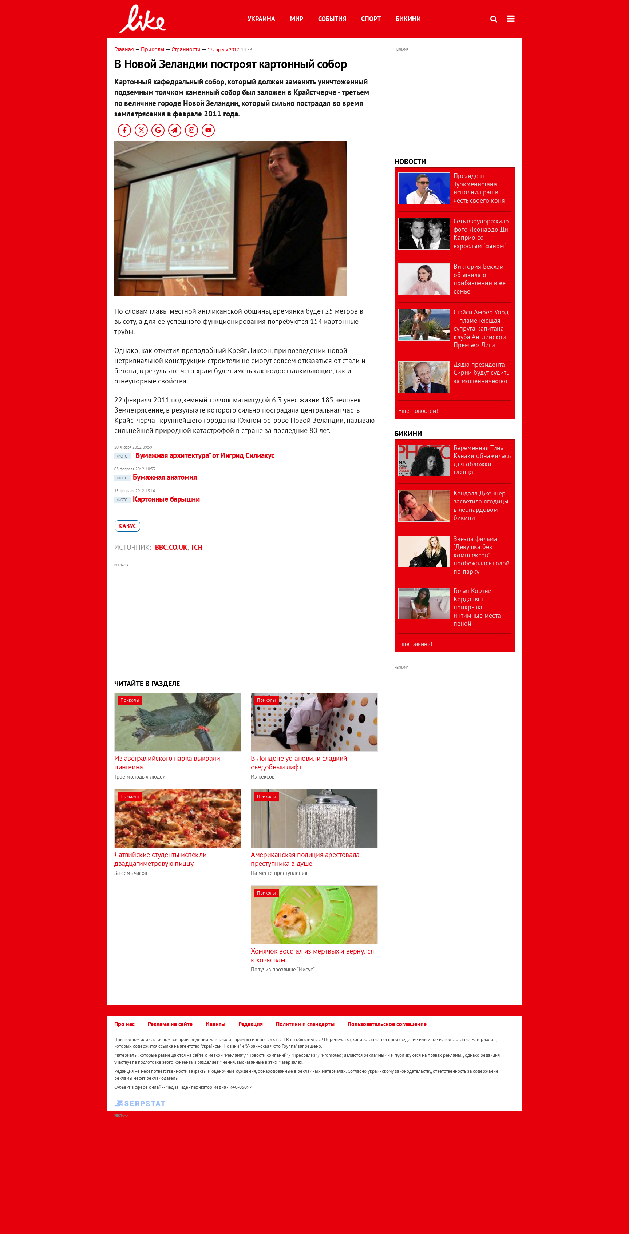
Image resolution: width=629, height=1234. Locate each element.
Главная (124, 49)
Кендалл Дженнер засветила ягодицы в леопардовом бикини (481, 505)
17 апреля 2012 (223, 50)
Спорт (371, 19)
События (332, 19)
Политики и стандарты (305, 1023)
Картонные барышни (158, 499)
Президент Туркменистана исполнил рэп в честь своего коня (479, 187)
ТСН (196, 547)
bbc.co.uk (171, 547)
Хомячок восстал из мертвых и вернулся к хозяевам (312, 955)
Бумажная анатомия (157, 477)
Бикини (408, 19)
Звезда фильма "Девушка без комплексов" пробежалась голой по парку (482, 555)
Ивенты (215, 1023)
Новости (410, 161)
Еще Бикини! (415, 644)
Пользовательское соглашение (387, 1023)
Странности (186, 49)
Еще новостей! (418, 411)
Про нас (124, 1023)
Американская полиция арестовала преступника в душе (305, 859)
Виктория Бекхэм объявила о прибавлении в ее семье (480, 278)
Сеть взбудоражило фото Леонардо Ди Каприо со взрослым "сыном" (481, 233)
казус (127, 526)
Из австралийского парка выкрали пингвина (167, 762)
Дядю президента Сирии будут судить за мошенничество (481, 372)
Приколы (153, 49)
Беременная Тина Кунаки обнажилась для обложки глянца (482, 460)
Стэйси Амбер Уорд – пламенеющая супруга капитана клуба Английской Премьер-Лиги (481, 328)
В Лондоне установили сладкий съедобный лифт (299, 762)
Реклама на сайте (170, 1023)
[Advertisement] (246, 620)
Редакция (250, 1023)
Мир (296, 19)
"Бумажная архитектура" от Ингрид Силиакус (195, 455)
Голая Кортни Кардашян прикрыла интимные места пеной (477, 607)
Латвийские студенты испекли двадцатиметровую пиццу (160, 859)
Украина (261, 19)
